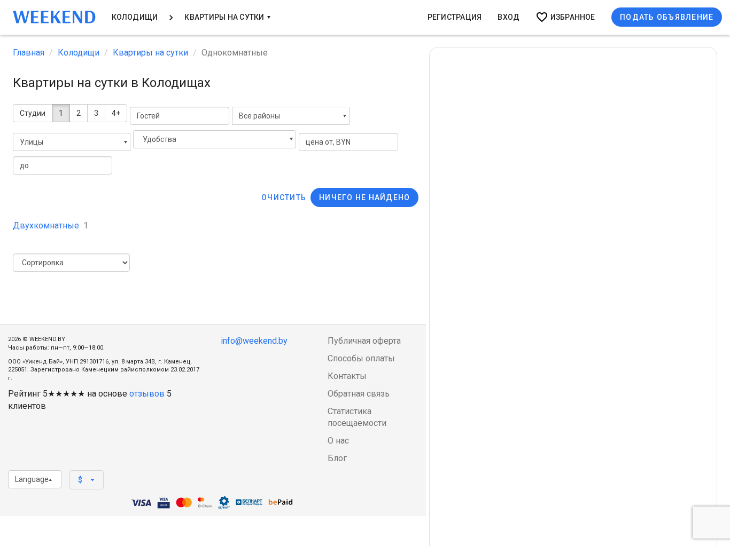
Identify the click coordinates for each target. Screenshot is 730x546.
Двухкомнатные (50, 225)
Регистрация (455, 17)
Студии (32, 113)
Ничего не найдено (364, 197)
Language (32, 479)
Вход (508, 17)
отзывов (147, 394)
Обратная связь (359, 394)
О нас (338, 441)
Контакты (347, 376)
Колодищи (135, 17)
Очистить (283, 197)
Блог (337, 458)
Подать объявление (666, 17)
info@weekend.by (254, 341)
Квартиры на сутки (225, 17)
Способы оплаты (361, 358)
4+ (116, 113)
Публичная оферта (364, 341)
